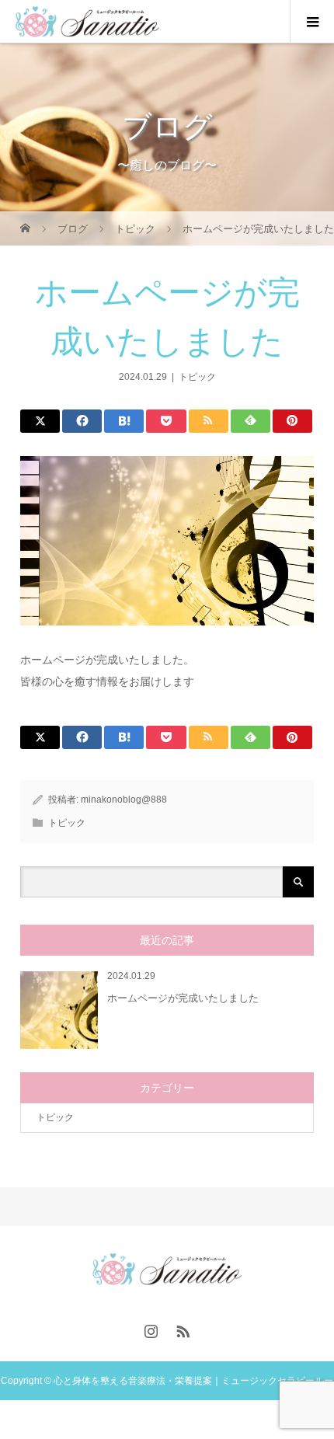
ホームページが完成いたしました (183, 998)
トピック (197, 376)
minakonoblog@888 (124, 799)
